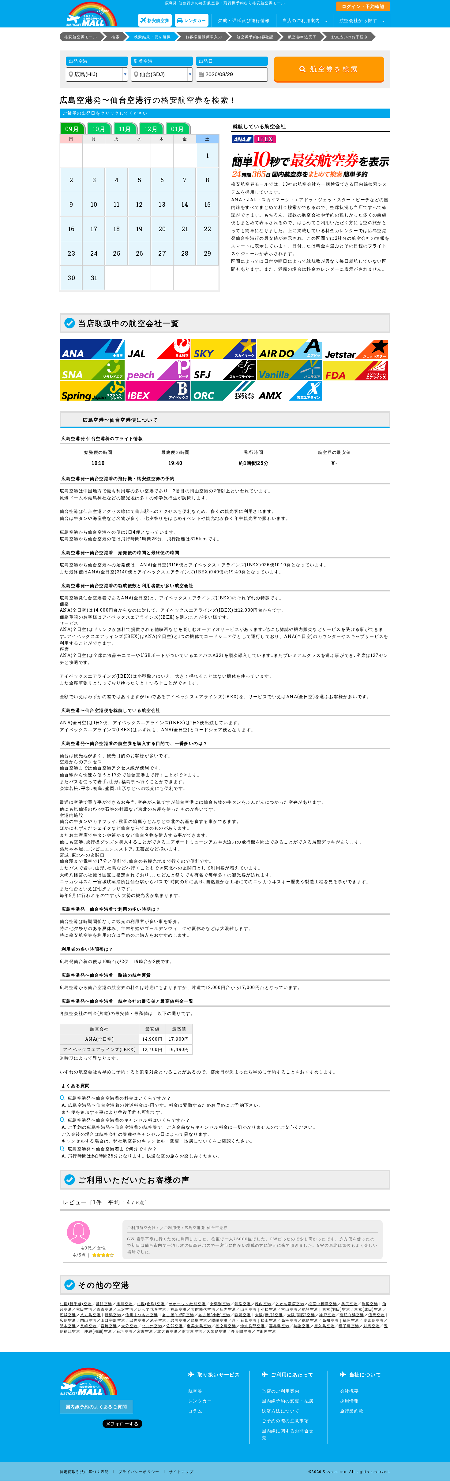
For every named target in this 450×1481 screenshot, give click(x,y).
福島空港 (179, 1309)
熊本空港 (68, 1325)
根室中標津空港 (322, 1303)
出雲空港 (137, 1320)
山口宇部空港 (113, 1320)
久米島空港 (217, 1331)
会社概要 (349, 1391)
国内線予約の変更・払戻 (287, 1401)
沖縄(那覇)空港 (98, 1331)
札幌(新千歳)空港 (76, 1303)
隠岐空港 (220, 1320)
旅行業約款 (352, 1411)
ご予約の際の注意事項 (285, 1421)
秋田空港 (84, 1309)
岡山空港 (88, 1320)
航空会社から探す (358, 20)
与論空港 (302, 1325)
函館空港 (104, 1303)
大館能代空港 (203, 1309)
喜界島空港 (279, 1325)
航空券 (195, 1391)
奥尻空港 (349, 1303)
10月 (99, 129)
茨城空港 (68, 1314)
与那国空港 (266, 1331)
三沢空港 (125, 1309)
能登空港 (310, 1309)
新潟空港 (113, 1314)
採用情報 (349, 1401)
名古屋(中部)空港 (178, 1314)
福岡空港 (351, 1320)
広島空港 (68, 1320)
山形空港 (248, 1309)
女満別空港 (220, 1303)
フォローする (125, 1424)
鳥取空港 (199, 1320)
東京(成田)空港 (368, 1309)
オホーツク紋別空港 (187, 1303)
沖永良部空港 (252, 1325)
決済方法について (280, 1411)
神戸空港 (327, 1314)
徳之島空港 (226, 1325)
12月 (151, 129)
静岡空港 (242, 1314)
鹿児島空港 (373, 1320)
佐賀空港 (174, 1325)
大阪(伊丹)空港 (269, 1314)
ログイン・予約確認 (363, 6)
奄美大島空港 (199, 1325)
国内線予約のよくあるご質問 (96, 1406)
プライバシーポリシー (138, 1471)
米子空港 (158, 1320)
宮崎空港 (109, 1325)
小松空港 (269, 1309)
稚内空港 (263, 1303)
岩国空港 (179, 1320)
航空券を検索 (332, 69)
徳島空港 (310, 1320)
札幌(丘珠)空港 (151, 1303)
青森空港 (105, 1309)
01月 (177, 129)
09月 (72, 129)
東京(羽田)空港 (336, 1309)
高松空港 (289, 1320)
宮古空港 (145, 1331)
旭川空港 (124, 1303)
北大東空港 (167, 1331)
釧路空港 (242, 1303)
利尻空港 (370, 1303)
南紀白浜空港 (351, 1314)
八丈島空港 (90, 1314)
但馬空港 (376, 1314)
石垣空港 (124, 1331)
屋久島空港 (324, 1325)
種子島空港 (349, 1325)
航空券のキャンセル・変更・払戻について (167, 1141)
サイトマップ (181, 1471)
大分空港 (129, 1325)
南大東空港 (192, 1331)
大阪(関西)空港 (301, 1314)
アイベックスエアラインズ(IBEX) (224, 565)
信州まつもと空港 (141, 1314)
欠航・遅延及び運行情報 (244, 20)
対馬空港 (371, 1325)
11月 (125, 129)
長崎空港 (88, 1325)
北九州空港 (152, 1325)
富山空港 (289, 1309)
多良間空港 (241, 1331)
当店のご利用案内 (301, 20)
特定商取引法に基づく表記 (84, 1471)
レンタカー (200, 1401)
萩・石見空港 (244, 1320)
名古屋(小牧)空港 (214, 1314)
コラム (195, 1411)
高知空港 (330, 1320)
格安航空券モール (80, 36)
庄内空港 (228, 1309)
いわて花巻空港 (152, 1309)
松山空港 (269, 1320)
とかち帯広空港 (290, 1303)
